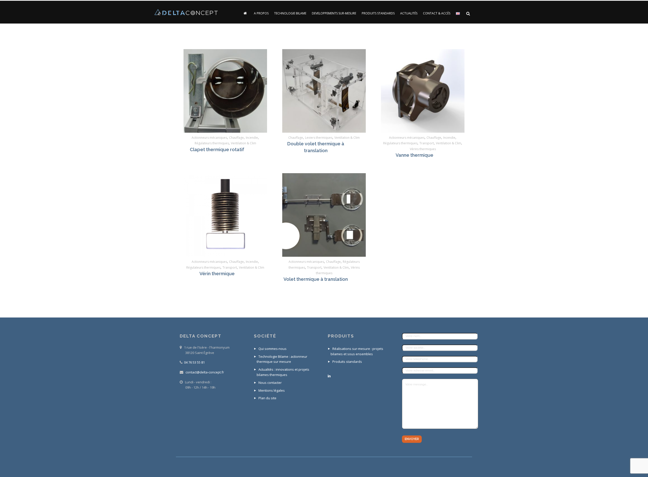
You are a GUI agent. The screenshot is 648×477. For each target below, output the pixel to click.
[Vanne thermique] (422, 91)
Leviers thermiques (318, 137)
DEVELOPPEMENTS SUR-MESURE (334, 13)
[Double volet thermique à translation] (324, 91)
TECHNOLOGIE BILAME (290, 13)
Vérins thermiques (423, 149)
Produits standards (347, 361)
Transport (426, 143)
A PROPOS (261, 13)
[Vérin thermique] (225, 215)
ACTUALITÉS (408, 13)
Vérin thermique (217, 273)
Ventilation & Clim (243, 143)
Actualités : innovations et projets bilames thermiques (283, 372)
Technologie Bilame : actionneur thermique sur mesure (282, 359)
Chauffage (236, 137)
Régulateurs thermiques (212, 143)
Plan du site (267, 398)
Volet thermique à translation (316, 279)
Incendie (252, 137)
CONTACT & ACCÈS (436, 13)
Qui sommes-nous (272, 348)
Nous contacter (270, 382)
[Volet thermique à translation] (324, 215)
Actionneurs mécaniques (209, 137)
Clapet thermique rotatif (217, 149)
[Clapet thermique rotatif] (225, 91)
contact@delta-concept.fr (205, 372)
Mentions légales (271, 390)
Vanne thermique (414, 155)
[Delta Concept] (186, 12)
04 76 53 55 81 (194, 362)
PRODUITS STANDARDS (378, 13)
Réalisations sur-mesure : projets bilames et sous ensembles (357, 351)
